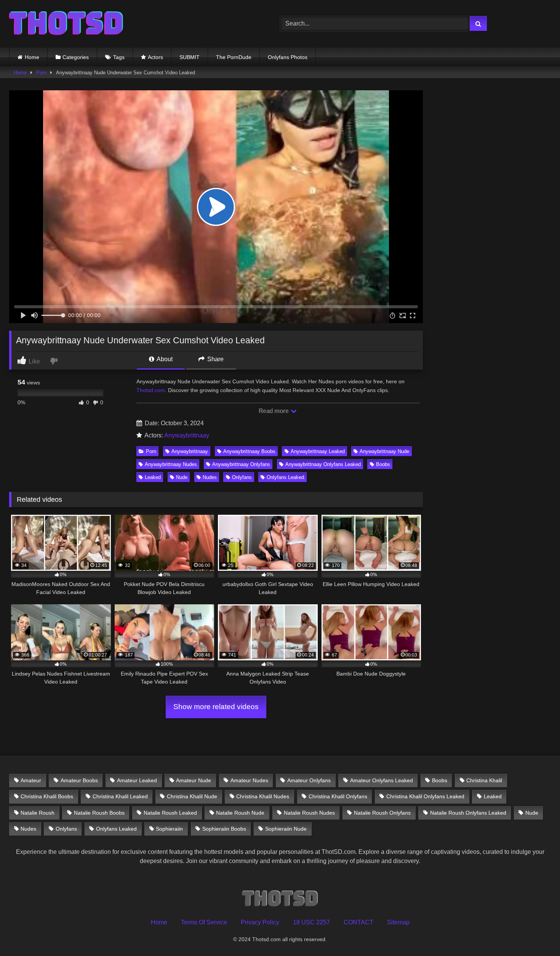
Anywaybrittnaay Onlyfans (241, 464)
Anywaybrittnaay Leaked (318, 451)
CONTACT (358, 922)
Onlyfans (242, 477)
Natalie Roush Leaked (170, 813)
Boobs (383, 464)
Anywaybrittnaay (186, 435)
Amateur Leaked (137, 780)
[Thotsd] (66, 24)
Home (32, 57)
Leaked (153, 477)
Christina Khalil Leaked (120, 796)
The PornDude (233, 57)
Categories (75, 57)
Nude (181, 477)
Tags (119, 57)
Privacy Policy (260, 922)
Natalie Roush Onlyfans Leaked (468, 813)
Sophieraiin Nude (286, 829)
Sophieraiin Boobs (224, 829)
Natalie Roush (37, 813)
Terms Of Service (204, 922)
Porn (41, 72)
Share (215, 359)
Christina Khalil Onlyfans (338, 796)
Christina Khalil (484, 780)
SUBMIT (189, 57)
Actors (155, 57)
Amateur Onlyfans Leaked (381, 780)
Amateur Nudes (249, 780)
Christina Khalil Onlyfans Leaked (425, 796)
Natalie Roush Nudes (309, 813)
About (164, 359)
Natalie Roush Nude (240, 813)
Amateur (31, 780)
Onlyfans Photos (287, 57)
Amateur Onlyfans (309, 780)
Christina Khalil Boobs (47, 796)
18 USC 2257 (311, 922)
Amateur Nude (193, 780)
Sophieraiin (169, 829)
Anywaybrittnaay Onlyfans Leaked (323, 464)
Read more (274, 411)
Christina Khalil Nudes (262, 796)
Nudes (210, 477)
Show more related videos (216, 707)
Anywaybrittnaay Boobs (249, 451)
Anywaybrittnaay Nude (384, 451)
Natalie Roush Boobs (99, 813)
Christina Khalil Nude (192, 796)
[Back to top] (536, 933)
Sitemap (398, 922)
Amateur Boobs (79, 780)
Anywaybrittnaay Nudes (171, 464)
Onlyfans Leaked (285, 477)
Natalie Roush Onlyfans (382, 813)
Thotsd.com (150, 390)
